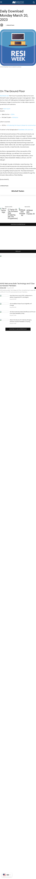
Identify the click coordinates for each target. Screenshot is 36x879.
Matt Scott (6, 108)
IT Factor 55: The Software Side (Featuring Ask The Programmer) (13, 214)
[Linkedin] (14, 199)
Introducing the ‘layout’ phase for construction (21, 125)
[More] (18, 199)
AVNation (15, 117)
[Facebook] (7, 199)
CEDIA (12, 114)
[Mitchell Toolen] (6, 191)
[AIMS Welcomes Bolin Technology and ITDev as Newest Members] (18, 268)
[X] (10, 199)
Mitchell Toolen (10, 25)
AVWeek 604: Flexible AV (30, 212)
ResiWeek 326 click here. (26, 129)
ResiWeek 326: (4, 95)
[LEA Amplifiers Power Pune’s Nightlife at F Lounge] (4, 306)
